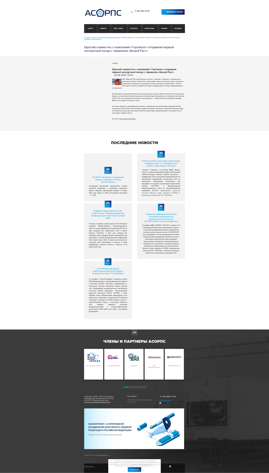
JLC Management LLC (102, 455)
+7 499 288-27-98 (141, 11)
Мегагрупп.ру (89, 466)
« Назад (115, 63)
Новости (94, 37)
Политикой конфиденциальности (141, 464)
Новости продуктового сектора (109, 37)
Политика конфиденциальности (97, 402)
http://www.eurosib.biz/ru (127, 119)
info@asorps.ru (165, 400)
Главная (87, 37)
